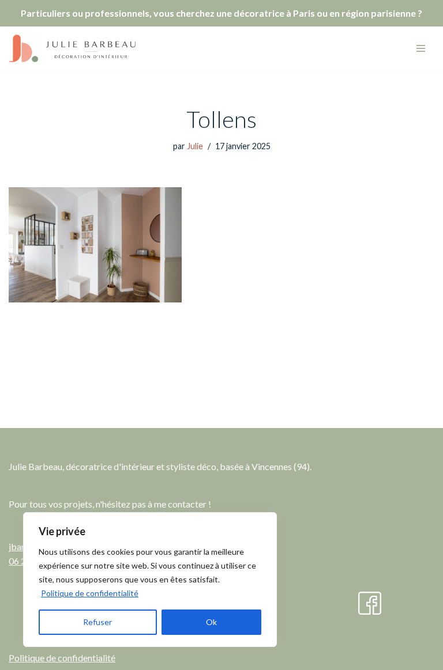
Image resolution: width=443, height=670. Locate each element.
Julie (195, 146)
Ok (211, 622)
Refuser (97, 622)
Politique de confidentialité (89, 593)
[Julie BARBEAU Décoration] (72, 48)
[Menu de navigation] (420, 48)
